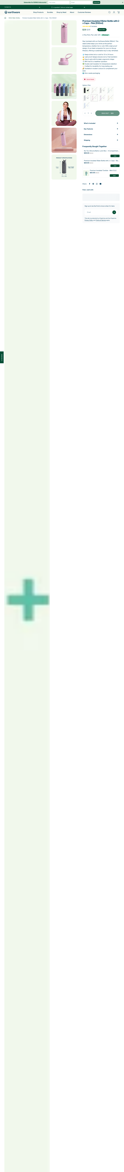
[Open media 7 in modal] (64, 167)
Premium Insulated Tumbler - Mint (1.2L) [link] (103, 170)
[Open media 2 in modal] (64, 32)
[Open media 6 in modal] (64, 140)
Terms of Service (101, 220)
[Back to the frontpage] (5, 18)
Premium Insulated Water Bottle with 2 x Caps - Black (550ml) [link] (102, 161)
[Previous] (40, 7)
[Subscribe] (114, 212)
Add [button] (115, 156)
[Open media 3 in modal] (64, 59)
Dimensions (88, 134)
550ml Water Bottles (14, 18)
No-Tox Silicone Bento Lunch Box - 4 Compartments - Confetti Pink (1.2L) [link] (102, 151)
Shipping (87, 140)
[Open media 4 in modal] (64, 86)
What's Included (89, 123)
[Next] (84, 7)
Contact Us (8, 7)
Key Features (88, 129)
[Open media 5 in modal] (64, 113)
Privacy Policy (89, 220)
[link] (86, 173)
